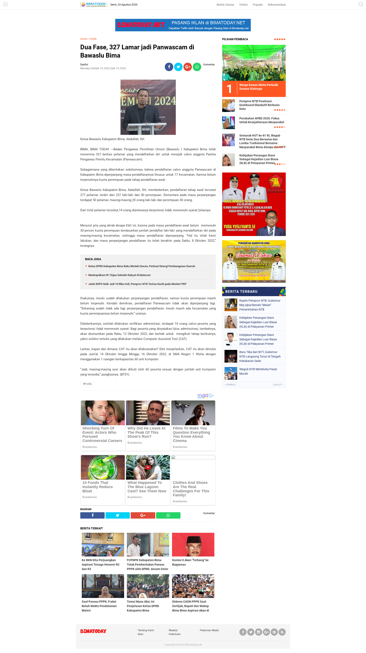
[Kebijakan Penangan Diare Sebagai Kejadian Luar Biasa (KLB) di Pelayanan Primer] (228, 159)
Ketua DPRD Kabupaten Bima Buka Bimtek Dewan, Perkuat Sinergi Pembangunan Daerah (141, 266)
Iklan (140, 634)
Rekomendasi (277, 4)
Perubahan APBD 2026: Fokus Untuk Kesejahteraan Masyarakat (261, 120)
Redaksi (173, 630)
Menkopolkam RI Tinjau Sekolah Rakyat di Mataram (119, 275)
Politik (93, 38)
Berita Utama (225, 4)
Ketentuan (175, 634)
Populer (258, 4)
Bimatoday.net (193, 644)
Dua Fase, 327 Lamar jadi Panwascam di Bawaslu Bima (137, 51)
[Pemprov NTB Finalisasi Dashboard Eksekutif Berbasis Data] (228, 105)
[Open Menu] (5, 5)
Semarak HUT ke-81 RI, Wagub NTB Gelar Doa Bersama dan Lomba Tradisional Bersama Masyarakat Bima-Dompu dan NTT (262, 141)
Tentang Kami (146, 630)
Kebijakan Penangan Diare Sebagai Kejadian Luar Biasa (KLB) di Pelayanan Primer (258, 159)
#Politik (87, 383)
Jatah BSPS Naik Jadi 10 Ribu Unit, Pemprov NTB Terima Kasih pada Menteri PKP (137, 284)
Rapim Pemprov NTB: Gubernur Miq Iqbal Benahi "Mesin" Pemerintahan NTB (259, 305)
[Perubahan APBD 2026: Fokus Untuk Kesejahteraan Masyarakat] (228, 122)
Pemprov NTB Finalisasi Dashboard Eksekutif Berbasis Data (259, 104)
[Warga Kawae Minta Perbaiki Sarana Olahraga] (254, 62)
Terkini (243, 4)
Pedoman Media (209, 630)
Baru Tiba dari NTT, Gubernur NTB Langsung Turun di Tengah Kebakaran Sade (260, 356)
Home (83, 38)
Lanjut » (278, 384)
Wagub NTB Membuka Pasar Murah (258, 371)
